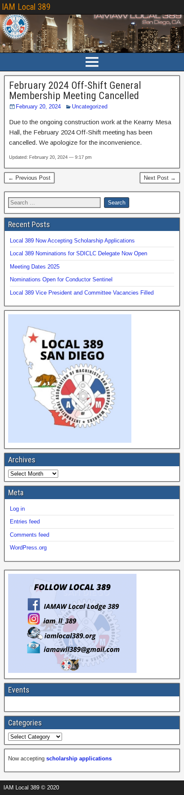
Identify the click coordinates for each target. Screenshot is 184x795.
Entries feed (25, 521)
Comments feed (29, 535)
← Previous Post (29, 178)
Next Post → (160, 178)
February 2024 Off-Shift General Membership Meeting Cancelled (75, 90)
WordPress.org (28, 547)
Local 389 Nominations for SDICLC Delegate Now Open (78, 253)
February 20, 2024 (38, 106)
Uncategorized (89, 106)
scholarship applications (79, 758)
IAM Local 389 (26, 7)
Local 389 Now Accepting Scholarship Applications (72, 240)
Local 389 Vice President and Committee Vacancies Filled (82, 292)
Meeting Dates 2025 (34, 266)
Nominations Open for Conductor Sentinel (61, 279)
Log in (17, 509)
